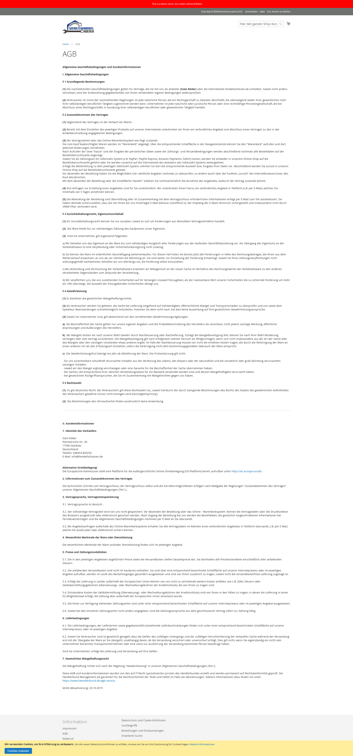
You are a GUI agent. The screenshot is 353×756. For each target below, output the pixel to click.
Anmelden (251, 11)
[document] (177, 748)
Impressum (69, 728)
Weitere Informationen (202, 744)
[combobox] (261, 24)
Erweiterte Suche (132, 735)
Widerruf (68, 738)
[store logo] (78, 26)
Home (66, 44)
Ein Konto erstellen (278, 11)
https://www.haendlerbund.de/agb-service (89, 680)
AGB (65, 733)
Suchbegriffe (129, 725)
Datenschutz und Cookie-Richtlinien (144, 720)
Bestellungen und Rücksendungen (143, 730)
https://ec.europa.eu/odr (246, 471)
